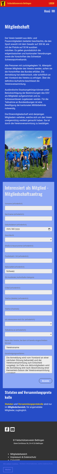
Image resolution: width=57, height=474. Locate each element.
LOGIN (51, 3)
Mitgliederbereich (18, 454)
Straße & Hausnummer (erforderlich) (19, 246)
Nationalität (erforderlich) (14, 267)
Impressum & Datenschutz (23, 457)
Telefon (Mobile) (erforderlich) (16, 298)
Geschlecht (9, 235)
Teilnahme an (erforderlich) (15, 330)
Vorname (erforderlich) (14, 204)
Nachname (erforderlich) (14, 214)
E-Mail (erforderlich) (12, 288)
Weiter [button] (8, 469)
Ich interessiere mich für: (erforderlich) (20, 319)
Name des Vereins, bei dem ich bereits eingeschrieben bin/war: (26, 341)
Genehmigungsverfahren (14, 353)
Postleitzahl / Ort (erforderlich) (16, 256)
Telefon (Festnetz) (12, 309)
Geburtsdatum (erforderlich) (16, 225)
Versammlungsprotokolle (30, 404)
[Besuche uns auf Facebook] (7, 430)
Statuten (9, 404)
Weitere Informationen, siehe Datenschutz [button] (36, 464)
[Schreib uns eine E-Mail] (12, 430)
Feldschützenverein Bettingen (19, 3)
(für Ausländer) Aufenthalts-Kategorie (19, 277)
